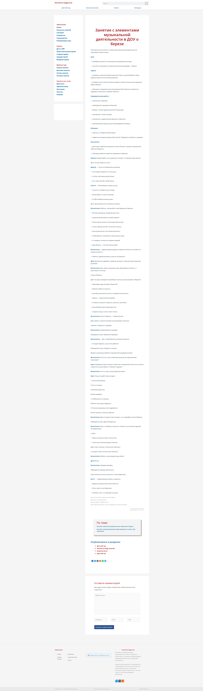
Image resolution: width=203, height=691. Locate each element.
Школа (116, 8)
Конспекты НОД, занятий (106, 548)
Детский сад (66, 8)
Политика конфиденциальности (101, 689)
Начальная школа (92, 8)
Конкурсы (137, 8)
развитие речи (102, 551)
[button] (92, 561)
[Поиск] (146, 3)
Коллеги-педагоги (63, 2)
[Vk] (119, 681)
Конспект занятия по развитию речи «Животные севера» (115, 526)
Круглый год (101, 553)
